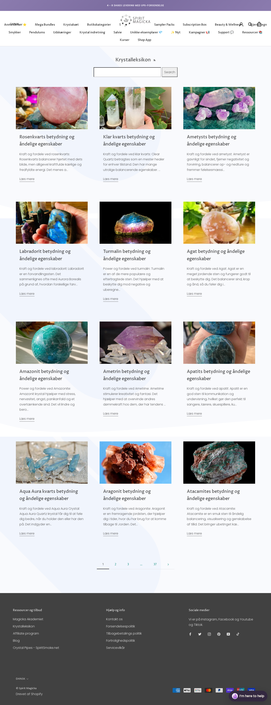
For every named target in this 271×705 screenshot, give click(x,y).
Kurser (124, 40)
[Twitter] (199, 634)
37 (155, 564)
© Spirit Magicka (26, 688)
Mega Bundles (45, 25)
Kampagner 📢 (199, 32)
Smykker (15, 32)
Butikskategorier (99, 25)
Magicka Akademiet (28, 619)
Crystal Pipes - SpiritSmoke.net (36, 647)
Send (258, 681)
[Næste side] (168, 564)
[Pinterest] (218, 634)
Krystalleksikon (24, 626)
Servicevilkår (115, 647)
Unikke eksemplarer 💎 (146, 32)
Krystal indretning (92, 32)
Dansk (14, 24)
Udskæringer (62, 32)
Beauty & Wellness (228, 25)
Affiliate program (26, 633)
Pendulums (37, 32)
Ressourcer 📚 (252, 32)
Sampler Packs (164, 25)
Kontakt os (114, 619)
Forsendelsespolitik (120, 626)
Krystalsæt (71, 25)
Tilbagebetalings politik (124, 633)
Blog (16, 640)
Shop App (144, 40)
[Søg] (250, 24)
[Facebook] (190, 634)
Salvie (117, 32)
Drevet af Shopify (29, 694)
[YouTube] (228, 634)
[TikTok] (237, 634)
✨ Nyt (176, 32)
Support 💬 (226, 32)
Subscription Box (195, 25)
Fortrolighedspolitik (120, 640)
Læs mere (27, 179)
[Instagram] (209, 634)
